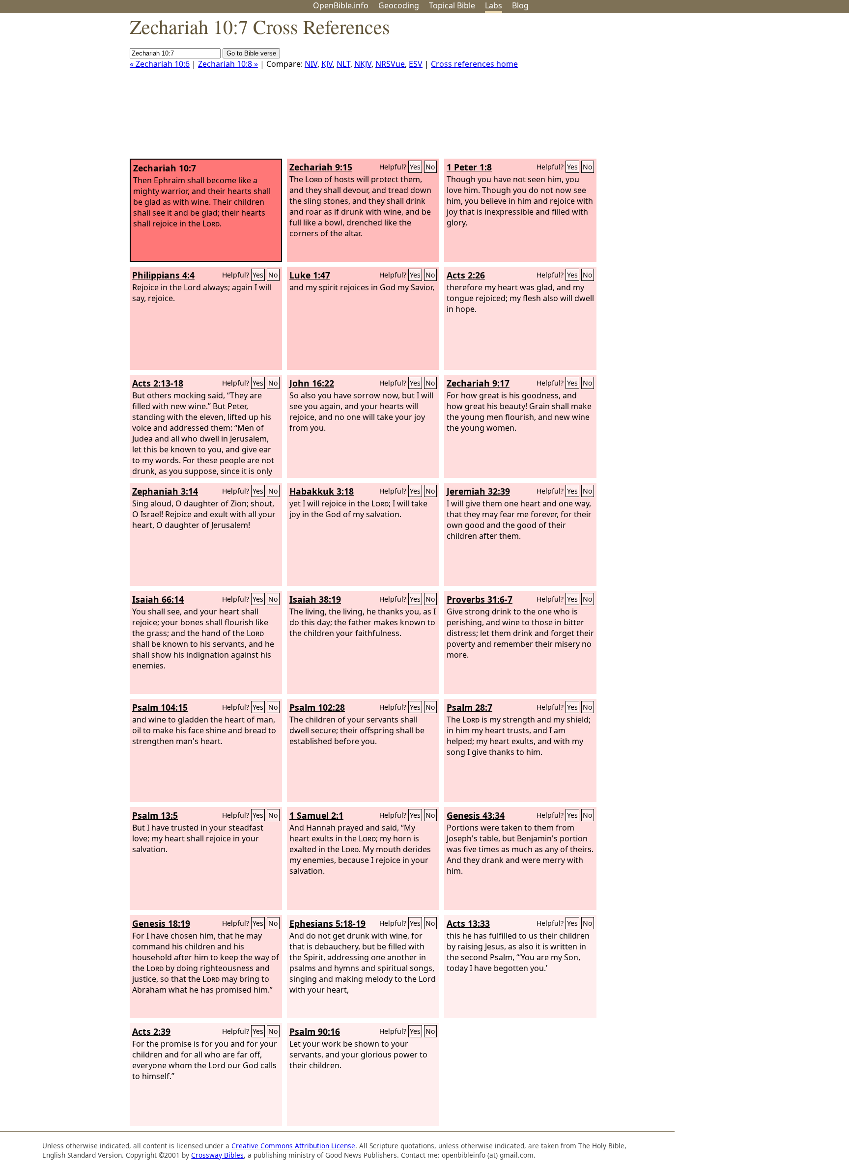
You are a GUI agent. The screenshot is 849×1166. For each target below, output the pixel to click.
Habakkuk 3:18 (321, 491)
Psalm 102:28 (317, 707)
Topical (452, 5)
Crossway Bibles (217, 1155)
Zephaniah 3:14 (165, 491)
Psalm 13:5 (155, 815)
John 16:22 (311, 383)
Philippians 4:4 (163, 275)
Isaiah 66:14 (158, 599)
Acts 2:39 (151, 1031)
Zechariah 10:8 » (228, 63)
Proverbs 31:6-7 (479, 599)
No (430, 166)
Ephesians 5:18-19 (327, 923)
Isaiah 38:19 (315, 599)
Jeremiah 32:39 (478, 491)
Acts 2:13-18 (157, 383)
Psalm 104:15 (160, 707)
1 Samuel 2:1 (316, 815)
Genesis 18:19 (161, 923)
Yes (415, 166)
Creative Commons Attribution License (293, 1145)
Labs (493, 5)
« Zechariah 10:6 (160, 63)
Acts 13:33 (468, 923)
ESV (416, 63)
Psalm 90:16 (314, 1031)
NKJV (362, 63)
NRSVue (390, 63)
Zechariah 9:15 (320, 167)
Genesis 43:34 (476, 815)
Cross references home (474, 63)
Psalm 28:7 (469, 707)
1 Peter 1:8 (469, 167)
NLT (343, 63)
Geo (398, 5)
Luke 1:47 (309, 275)
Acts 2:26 (466, 275)
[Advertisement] (749, 90)
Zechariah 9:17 (478, 383)
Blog (520, 5)
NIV (311, 63)
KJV (327, 63)
